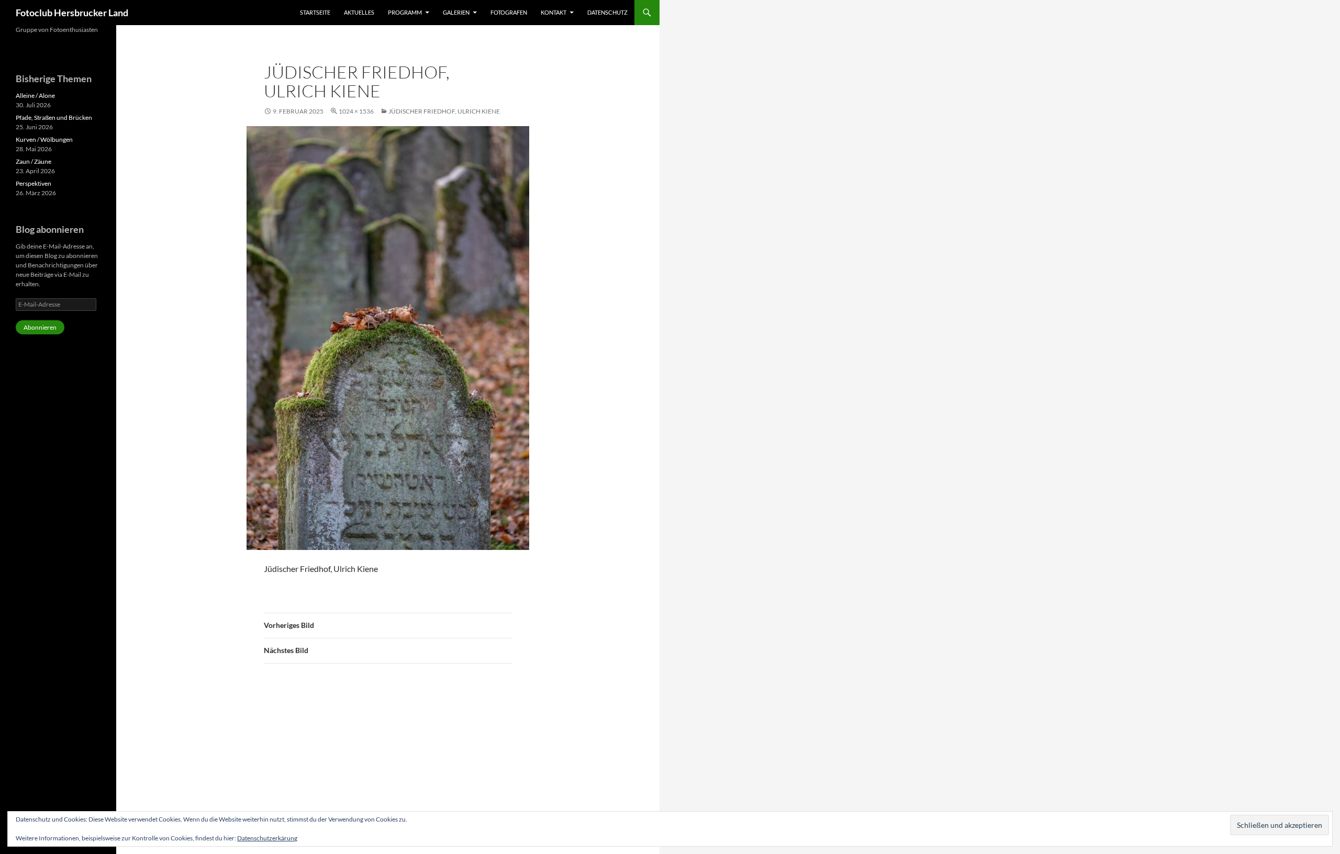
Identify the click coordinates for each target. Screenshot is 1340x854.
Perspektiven (33, 183)
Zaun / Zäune (33, 161)
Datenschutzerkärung (267, 838)
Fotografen (508, 12)
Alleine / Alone (35, 95)
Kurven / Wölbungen (44, 139)
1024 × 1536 (356, 111)
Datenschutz (607, 12)
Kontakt (553, 12)
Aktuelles (359, 12)
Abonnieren (40, 327)
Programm (405, 12)
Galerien (456, 12)
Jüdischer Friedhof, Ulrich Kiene (444, 111)
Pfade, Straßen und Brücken (54, 117)
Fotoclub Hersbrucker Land (72, 12)
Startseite (315, 12)
